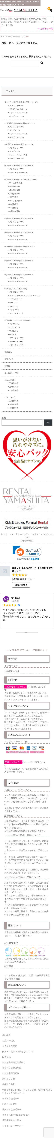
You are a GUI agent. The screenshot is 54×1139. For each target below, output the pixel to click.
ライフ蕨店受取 (15, 201)
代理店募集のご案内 (11, 1120)
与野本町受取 (14, 211)
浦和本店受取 (14, 190)
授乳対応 (12, 334)
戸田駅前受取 (14, 194)
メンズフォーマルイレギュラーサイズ (24, 296)
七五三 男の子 (10, 380)
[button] (27, 553)
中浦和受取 (13, 208)
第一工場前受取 (15, 183)
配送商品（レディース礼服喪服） (18, 320)
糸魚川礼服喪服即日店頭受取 (16, 1115)
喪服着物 (8, 352)
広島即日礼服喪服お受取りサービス (18, 261)
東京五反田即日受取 (11, 1068)
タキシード (13, 306)
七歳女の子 (13, 408)
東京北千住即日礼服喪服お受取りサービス (21, 102)
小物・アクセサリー (17, 345)
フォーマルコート (16, 313)
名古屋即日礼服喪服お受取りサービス (19, 246)
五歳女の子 (13, 404)
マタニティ (13, 331)
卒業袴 (7, 366)
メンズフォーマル (16, 106)
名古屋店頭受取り (10, 1098)
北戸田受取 (13, 197)
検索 (4, 417)
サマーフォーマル (16, 338)
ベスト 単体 (14, 310)
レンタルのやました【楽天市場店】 (27, 508)
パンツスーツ (14, 327)
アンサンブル (14, 324)
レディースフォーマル (18, 113)
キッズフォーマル (16, 116)
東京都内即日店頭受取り (13, 1062)
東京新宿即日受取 (10, 1073)
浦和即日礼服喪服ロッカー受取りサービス (21, 179)
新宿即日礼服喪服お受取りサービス (18, 144)
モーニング (13, 303)
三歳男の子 (13, 383)
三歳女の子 (13, 401)
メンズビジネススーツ (18, 109)
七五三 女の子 (10, 397)
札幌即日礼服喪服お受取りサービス (18, 218)
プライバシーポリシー (12, 1126)
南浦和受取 (13, 204)
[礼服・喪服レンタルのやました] (19, 11)
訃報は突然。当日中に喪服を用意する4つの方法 (23, 19)
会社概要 (6, 1035)
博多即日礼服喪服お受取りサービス (18, 275)
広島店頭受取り (9, 1104)
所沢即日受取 (8, 1079)
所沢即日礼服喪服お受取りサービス (18, 165)
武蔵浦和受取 (14, 186)
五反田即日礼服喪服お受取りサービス (19, 123)
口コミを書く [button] (21, 585)
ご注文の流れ (8, 1040)
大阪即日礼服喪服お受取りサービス (18, 232)
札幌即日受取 (8, 1084)
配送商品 (6, 1057)
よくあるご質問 (9, 1046)
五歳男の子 (13, 387)
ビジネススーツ (15, 299)
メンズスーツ (14, 130)
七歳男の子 (13, 390)
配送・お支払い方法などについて (18, 1051)
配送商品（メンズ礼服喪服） (16, 289)
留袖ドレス (9, 359)
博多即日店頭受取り (11, 1109)
